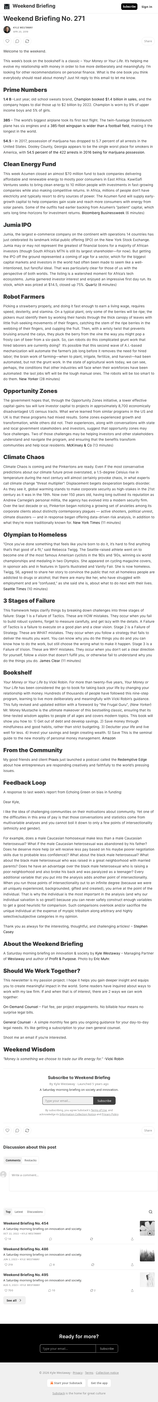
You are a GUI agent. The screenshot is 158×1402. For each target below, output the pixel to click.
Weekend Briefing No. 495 (25, 1275)
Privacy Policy (110, 1114)
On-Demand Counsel (20, 1007)
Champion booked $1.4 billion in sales (105, 99)
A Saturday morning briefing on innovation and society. (42, 1229)
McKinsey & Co (79, 445)
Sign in (147, 7)
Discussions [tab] (35, 1212)
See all (12, 1300)
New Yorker (28, 379)
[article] (79, 1231)
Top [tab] (8, 1212)
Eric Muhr (101, 959)
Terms (89, 1373)
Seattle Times (14, 589)
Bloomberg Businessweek (103, 213)
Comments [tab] (13, 1160)
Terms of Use (99, 1110)
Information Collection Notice (78, 1114)
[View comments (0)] (17, 41)
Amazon (109, 738)
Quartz (91, 285)
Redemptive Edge (132, 760)
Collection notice (107, 1373)
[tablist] (21, 1160)
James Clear (50, 661)
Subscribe (129, 6)
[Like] (7, 41)
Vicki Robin (114, 1059)
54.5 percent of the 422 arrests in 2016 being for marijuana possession (85, 152)
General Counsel (17, 1022)
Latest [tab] (19, 1212)
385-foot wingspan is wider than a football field (89, 126)
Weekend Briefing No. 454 (26, 1223)
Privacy (77, 1373)
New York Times (86, 523)
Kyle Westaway (23, 27)
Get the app (99, 1383)
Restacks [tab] (30, 1160)
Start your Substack (68, 1383)
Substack (58, 1393)
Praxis (54, 760)
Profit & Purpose (62, 959)
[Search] (150, 1212)
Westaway (16, 959)
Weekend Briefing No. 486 (25, 1249)
